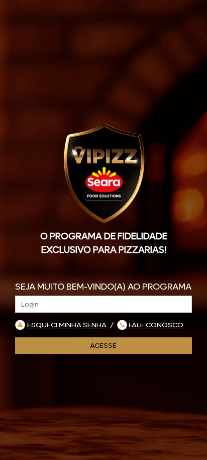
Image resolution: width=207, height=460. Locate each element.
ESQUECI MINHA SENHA (67, 325)
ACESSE (103, 345)
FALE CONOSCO (156, 325)
